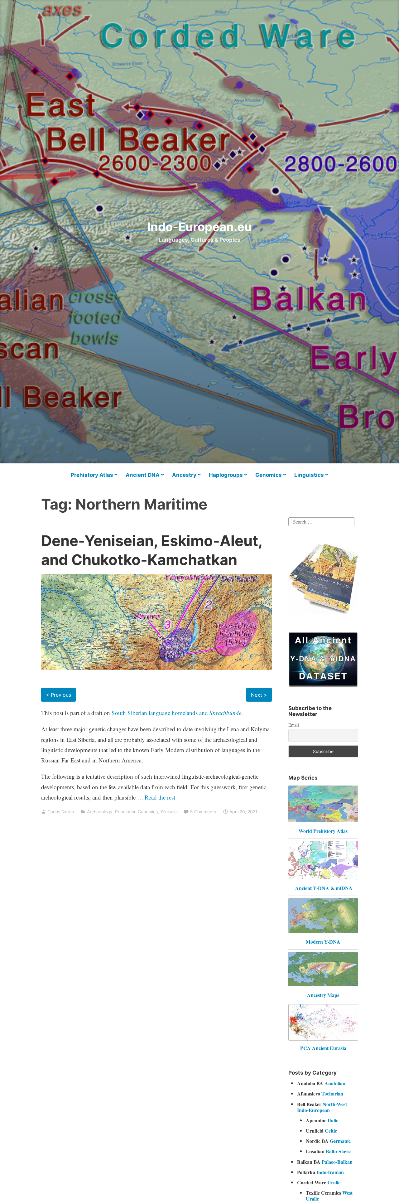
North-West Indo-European (322, 1107)
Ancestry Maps (323, 994)
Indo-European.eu (199, 227)
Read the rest (161, 797)
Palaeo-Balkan (337, 1161)
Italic (333, 1120)
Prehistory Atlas (92, 475)
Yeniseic (168, 811)
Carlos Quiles (60, 811)
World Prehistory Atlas (323, 830)
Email (293, 725)
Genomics (268, 475)
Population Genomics (136, 811)
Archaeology (100, 811)
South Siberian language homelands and (176, 713)
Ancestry (184, 475)
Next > (259, 695)
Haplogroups (226, 475)
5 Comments (203, 811)
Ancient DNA (143, 475)
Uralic (333, 1182)
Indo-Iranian (330, 1172)
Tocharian (332, 1093)
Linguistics (309, 475)
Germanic (340, 1140)
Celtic (331, 1130)
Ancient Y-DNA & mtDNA (324, 888)
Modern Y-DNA (323, 941)
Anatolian (334, 1083)
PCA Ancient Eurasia (323, 1048)
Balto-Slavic (338, 1151)
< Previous (58, 695)
